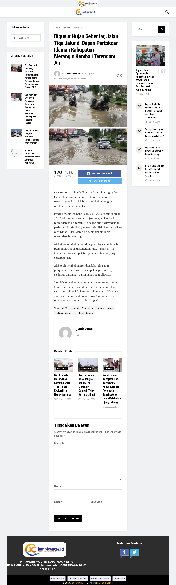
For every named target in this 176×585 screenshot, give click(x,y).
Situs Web (96, 501)
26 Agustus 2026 (111, 407)
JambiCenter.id (77, 583)
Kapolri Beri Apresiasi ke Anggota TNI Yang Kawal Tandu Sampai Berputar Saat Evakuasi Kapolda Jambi (145, 80)
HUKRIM (109, 368)
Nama (58, 486)
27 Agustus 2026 (63, 399)
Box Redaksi (57, 578)
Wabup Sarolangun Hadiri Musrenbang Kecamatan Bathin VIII (155, 132)
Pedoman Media (78, 578)
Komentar (59, 443)
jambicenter (72, 73)
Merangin (77, 28)
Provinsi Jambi (86, 313)
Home (57, 28)
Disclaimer (119, 578)
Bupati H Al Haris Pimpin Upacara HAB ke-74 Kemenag (154, 151)
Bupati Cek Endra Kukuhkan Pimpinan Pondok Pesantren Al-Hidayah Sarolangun (154, 111)
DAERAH (67, 28)
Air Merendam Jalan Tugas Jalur (77, 308)
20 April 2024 (91, 73)
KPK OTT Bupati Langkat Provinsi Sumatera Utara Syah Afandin (31, 136)
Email (58, 501)
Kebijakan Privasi (100, 578)
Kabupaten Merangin (65, 313)
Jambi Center (106, 583)
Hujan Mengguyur (105, 308)
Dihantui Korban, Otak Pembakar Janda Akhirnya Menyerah (32, 156)
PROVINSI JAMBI (77, 78)
